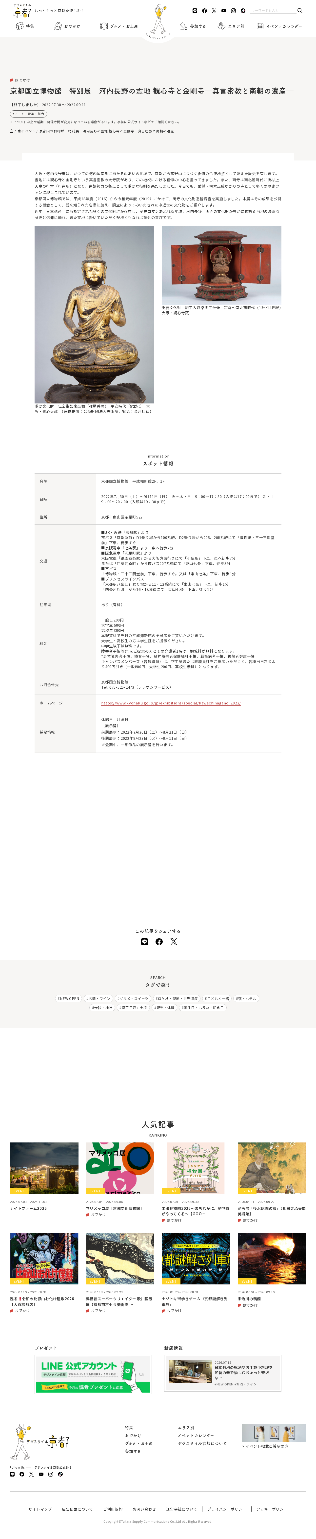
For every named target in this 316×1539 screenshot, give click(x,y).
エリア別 (236, 26)
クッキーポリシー (272, 1509)
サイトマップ (40, 1509)
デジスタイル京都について (202, 1443)
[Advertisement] (158, 64)
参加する (198, 26)
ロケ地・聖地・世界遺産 (178, 998)
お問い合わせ (144, 1509)
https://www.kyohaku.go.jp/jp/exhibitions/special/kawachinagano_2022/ (171, 702)
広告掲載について (77, 1509)
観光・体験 (166, 1007)
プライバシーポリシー (226, 1509)
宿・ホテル (247, 998)
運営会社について (181, 1509)
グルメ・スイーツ (134, 998)
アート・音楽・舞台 (30, 113)
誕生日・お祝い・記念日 (204, 1007)
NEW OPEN (69, 998)
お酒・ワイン (99, 998)
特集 (30, 26)
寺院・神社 (103, 1007)
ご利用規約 (113, 1509)
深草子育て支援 (134, 1007)
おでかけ (72, 26)
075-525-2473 (121, 687)
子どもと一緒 (218, 998)
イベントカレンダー (284, 26)
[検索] (299, 11)
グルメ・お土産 (124, 26)
